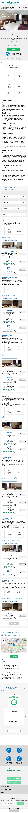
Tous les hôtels (8, 6)
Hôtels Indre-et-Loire (6, 7)
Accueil (2, 6)
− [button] (3, 643)
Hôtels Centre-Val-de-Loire (20, 6)
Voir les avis (10, 31)
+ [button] (3, 640)
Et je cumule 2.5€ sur (16, 53)
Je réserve (13, 49)
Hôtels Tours (15, 7)
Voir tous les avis (14, 731)
